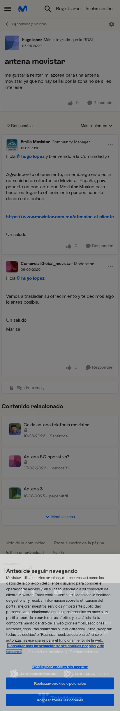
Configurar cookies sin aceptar (60, 667)
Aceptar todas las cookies (60, 700)
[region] (60, 632)
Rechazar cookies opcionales (60, 683)
